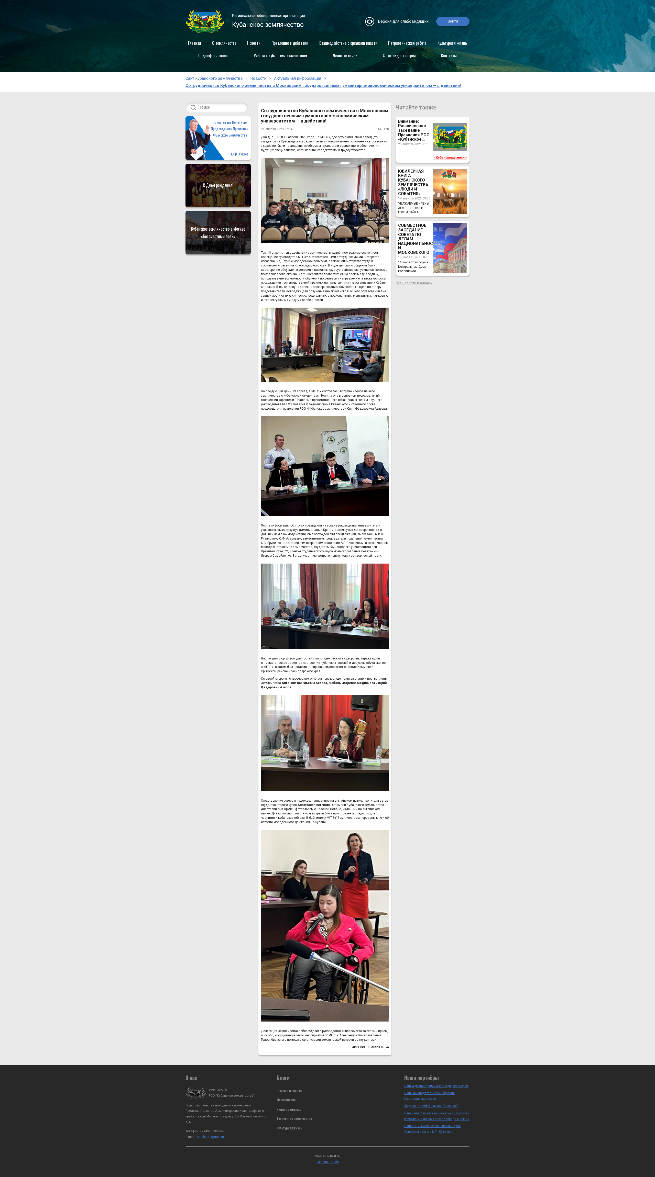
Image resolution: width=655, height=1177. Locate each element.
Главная (194, 43)
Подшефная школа (213, 55)
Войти (453, 21)
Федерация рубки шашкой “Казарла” (431, 1106)
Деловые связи (344, 55)
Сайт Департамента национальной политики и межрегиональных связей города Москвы (437, 1116)
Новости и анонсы (289, 1090)
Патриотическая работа (407, 43)
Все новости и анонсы (414, 283)
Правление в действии (289, 43)
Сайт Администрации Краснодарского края (436, 1086)
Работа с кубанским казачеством (280, 55)
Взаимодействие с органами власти (348, 43)
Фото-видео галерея (399, 55)
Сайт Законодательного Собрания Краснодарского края (429, 1096)
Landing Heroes (327, 1162)
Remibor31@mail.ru (210, 1137)
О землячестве (224, 43)
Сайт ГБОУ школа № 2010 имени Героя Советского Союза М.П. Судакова (432, 1129)
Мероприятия (286, 1099)
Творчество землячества (294, 1118)
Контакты (449, 55)
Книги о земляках (289, 1109)
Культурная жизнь (452, 43)
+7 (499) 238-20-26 (213, 1131)
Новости (253, 43)
